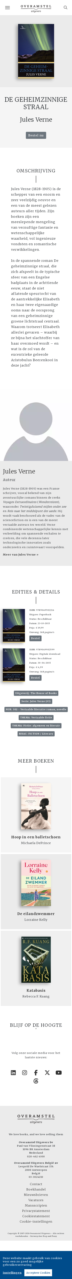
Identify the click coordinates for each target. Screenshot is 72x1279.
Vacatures (36, 1200)
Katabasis (36, 990)
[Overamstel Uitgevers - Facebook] (36, 1072)
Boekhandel (36, 1189)
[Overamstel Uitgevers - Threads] (36, 1080)
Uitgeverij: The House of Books (36, 693)
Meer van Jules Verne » (21, 554)
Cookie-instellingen (36, 1221)
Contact (36, 1184)
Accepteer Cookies (38, 1272)
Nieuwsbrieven (36, 1195)
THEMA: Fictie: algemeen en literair (36, 725)
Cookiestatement (36, 1216)
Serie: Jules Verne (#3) (36, 701)
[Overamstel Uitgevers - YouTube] (59, 1072)
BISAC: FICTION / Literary (36, 733)
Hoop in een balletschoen (36, 837)
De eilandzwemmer (36, 914)
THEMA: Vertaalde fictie (36, 717)
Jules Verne (19, 471)
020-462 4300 (36, 1156)
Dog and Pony (50, 1236)
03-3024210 (36, 1176)
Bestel (35, 638)
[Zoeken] (65, 7)
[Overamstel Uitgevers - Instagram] (25, 1072)
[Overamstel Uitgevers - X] (47, 1072)
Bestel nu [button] (36, 135)
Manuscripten (36, 1205)
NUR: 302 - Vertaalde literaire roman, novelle (36, 709)
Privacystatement (36, 1211)
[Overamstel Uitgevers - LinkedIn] (13, 1072)
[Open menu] (7, 8)
